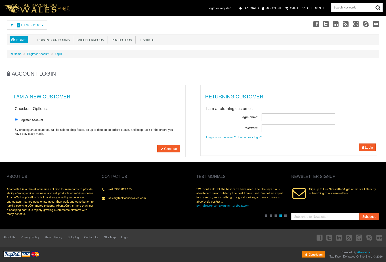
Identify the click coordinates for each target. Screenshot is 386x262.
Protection (121, 39)
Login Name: (249, 117)
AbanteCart (364, 252)
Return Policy (53, 237)
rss (346, 24)
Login (58, 54)
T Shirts (146, 39)
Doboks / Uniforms (53, 39)
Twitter (326, 24)
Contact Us (91, 237)
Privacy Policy (30, 237)
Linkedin (336, 24)
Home (21, 39)
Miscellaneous (90, 39)
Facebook (316, 24)
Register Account (38, 54)
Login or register (219, 8)
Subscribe (369, 216)
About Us (9, 237)
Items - (29, 25)
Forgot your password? (221, 137)
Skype (366, 24)
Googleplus (356, 24)
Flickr (376, 24)
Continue (170, 148)
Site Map (110, 237)
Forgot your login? (250, 137)
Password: (251, 128)
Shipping (73, 237)
